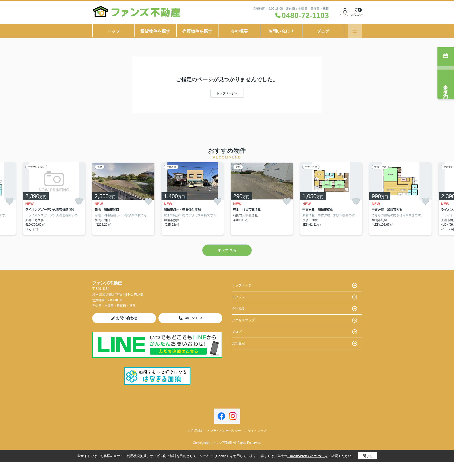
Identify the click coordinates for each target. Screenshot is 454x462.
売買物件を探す (197, 31)
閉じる (368, 456)
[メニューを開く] (354, 30)
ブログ (323, 31)
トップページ (242, 285)
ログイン (344, 14)
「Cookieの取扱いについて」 (306, 456)
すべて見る (227, 250)
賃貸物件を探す (155, 31)
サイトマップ (257, 430)
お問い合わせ (281, 31)
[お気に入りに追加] (9, 201)
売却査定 (238, 343)
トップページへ (227, 93)
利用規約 (197, 430)
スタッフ (238, 297)
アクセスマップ (243, 320)
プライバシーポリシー (225, 430)
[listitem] (123, 198)
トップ (113, 31)
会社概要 (239, 31)
